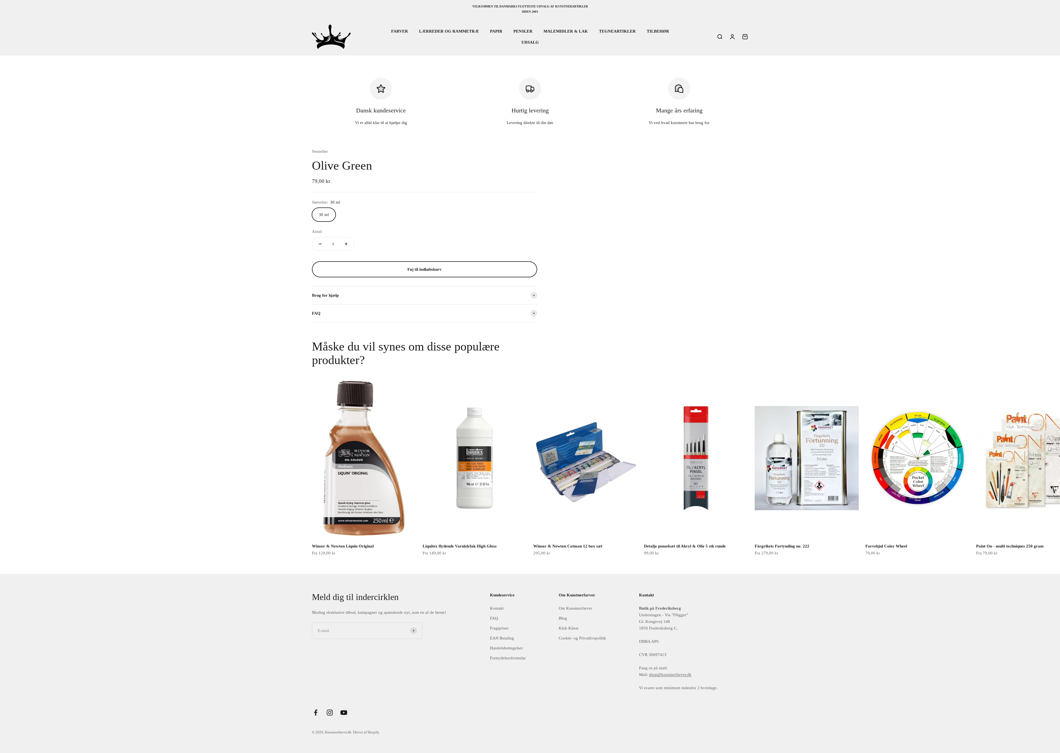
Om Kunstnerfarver (575, 608)
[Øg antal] (346, 244)
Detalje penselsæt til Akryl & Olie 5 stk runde (685, 546)
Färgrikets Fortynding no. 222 (782, 546)
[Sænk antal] (320, 244)
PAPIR (496, 31)
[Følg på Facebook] (315, 712)
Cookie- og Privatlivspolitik (582, 638)
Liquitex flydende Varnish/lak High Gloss (460, 546)
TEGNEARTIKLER (617, 31)
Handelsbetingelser (506, 648)
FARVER (399, 31)
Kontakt (497, 608)
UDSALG (530, 42)
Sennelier (320, 151)
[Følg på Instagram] (329, 712)
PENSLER (522, 31)
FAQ (494, 618)
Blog (563, 618)
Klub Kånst (568, 628)
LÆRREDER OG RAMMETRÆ (449, 31)
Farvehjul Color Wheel (886, 546)
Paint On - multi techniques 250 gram (1010, 546)
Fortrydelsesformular (508, 658)
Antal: (317, 231)
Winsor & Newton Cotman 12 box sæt (567, 546)
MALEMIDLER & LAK (566, 31)
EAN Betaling (502, 638)
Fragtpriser (499, 628)
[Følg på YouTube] (344, 712)
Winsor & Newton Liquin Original (343, 546)
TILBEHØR (658, 31)
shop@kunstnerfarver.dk (670, 674)
